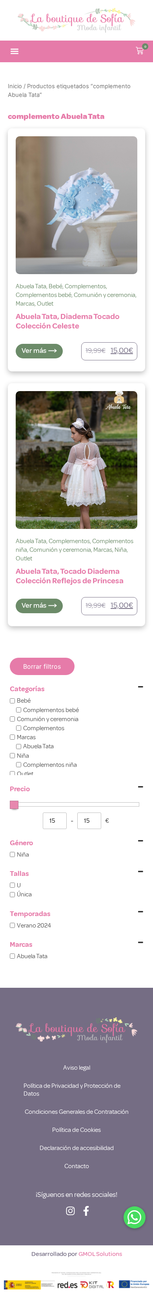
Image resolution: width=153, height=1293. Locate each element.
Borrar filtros (42, 666)
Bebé (55, 286)
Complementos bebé (43, 295)
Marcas (25, 304)
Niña (121, 550)
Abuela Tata (31, 286)
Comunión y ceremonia (104, 295)
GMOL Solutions (100, 1254)
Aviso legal (76, 1068)
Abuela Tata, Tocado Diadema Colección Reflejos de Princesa (70, 576)
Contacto (76, 1166)
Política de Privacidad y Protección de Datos (72, 1090)
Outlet (45, 304)
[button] (14, 51)
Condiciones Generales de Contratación (77, 1112)
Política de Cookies (76, 1130)
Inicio (15, 86)
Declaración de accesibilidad (77, 1148)
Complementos (85, 286)
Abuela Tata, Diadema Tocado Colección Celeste (68, 321)
